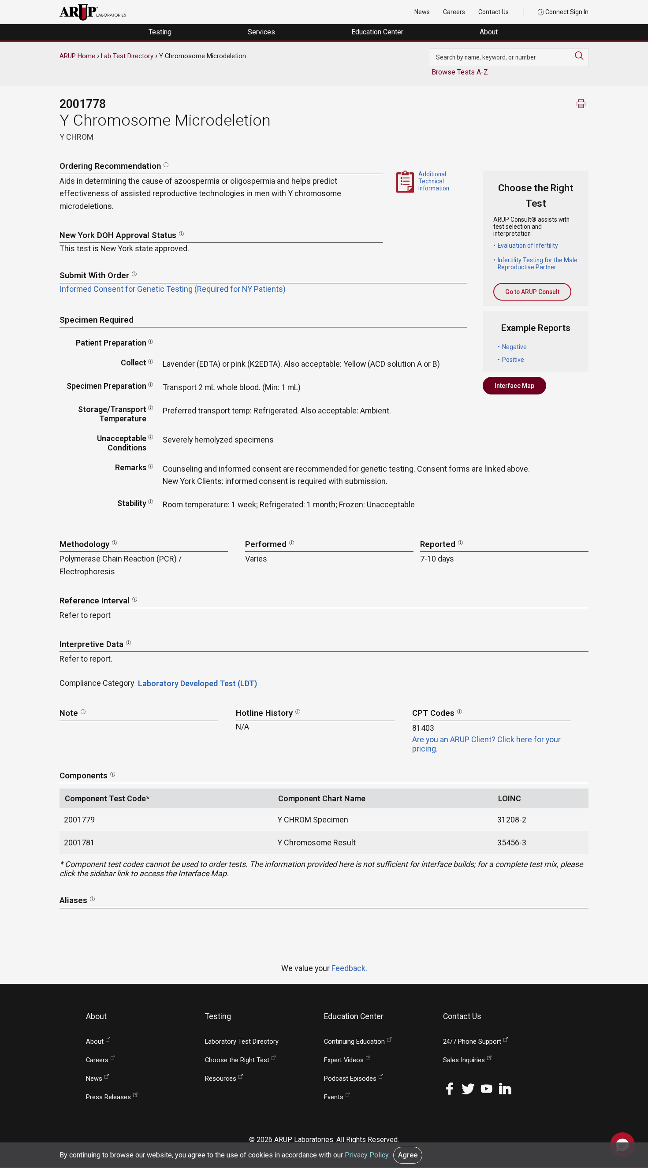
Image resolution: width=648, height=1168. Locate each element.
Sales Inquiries (464, 1060)
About (489, 32)
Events (333, 1097)
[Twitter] (468, 1088)
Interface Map (514, 385)
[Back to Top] (622, 1117)
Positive (513, 359)
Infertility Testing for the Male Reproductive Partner (537, 264)
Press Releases (108, 1097)
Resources (220, 1078)
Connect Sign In (566, 11)
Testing (161, 32)
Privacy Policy (366, 1155)
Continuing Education (354, 1041)
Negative (514, 346)
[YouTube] (486, 1088)
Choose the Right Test (237, 1060)
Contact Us (493, 11)
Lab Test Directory (127, 56)
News (422, 11)
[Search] (581, 55)
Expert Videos (344, 1060)
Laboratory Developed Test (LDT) (197, 683)
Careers (454, 11)
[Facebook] (449, 1088)
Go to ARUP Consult (532, 291)
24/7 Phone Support (472, 1041)
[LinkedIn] (505, 1088)
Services (262, 32)
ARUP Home (77, 56)
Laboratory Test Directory (242, 1041)
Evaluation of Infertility (528, 245)
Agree (407, 1155)
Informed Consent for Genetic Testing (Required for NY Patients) (173, 289)
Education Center (378, 32)
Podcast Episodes (350, 1078)
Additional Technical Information (433, 181)
